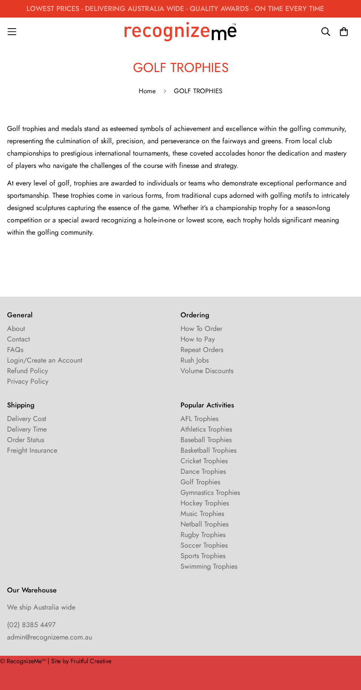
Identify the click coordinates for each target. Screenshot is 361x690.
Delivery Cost (26, 419)
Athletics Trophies (206, 429)
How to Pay (197, 339)
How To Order (201, 328)
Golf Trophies (200, 482)
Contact (18, 339)
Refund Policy (27, 371)
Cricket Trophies (204, 461)
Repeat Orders (201, 350)
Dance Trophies (203, 471)
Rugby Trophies (202, 535)
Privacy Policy (27, 381)
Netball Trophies (204, 524)
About (16, 328)
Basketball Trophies (208, 450)
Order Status (25, 440)
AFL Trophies (199, 419)
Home (147, 91)
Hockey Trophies (204, 503)
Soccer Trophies (204, 545)
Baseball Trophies (206, 440)
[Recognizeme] (181, 32)
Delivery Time (27, 429)
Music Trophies (202, 513)
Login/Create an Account (44, 360)
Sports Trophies (202, 556)
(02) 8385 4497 (31, 625)
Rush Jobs (194, 360)
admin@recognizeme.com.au (49, 637)
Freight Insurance (32, 450)
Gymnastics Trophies (210, 492)
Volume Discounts (206, 371)
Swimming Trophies (208, 566)
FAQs (15, 350)
